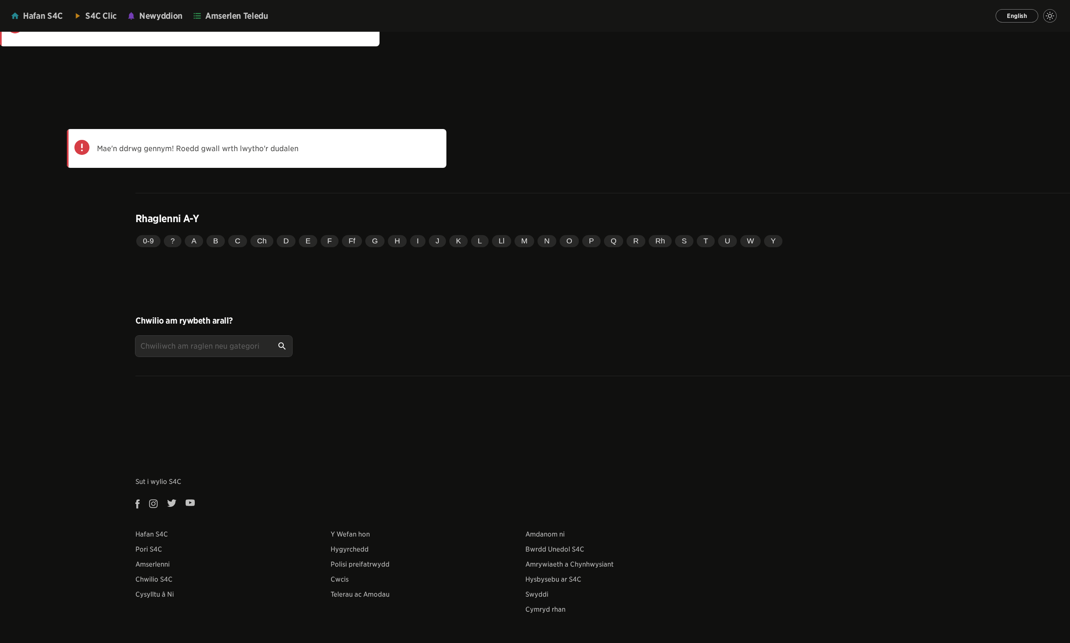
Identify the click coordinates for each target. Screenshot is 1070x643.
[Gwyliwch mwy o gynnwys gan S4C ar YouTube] (190, 504)
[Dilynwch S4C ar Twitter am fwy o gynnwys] (171, 504)
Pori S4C (148, 549)
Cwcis (340, 579)
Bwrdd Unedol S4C (554, 549)
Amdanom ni (545, 534)
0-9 (148, 241)
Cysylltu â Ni (154, 594)
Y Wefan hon (350, 534)
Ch (262, 241)
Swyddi (536, 594)
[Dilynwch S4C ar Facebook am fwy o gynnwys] (140, 504)
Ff (352, 241)
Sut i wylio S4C (158, 482)
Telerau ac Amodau (360, 594)
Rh (660, 241)
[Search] (282, 346)
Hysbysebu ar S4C (553, 579)
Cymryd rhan (545, 609)
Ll (501, 241)
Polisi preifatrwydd (360, 564)
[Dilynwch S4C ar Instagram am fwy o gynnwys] (153, 504)
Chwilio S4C (154, 579)
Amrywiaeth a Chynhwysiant (569, 564)
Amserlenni (152, 564)
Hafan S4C (151, 534)
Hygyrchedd (350, 549)
